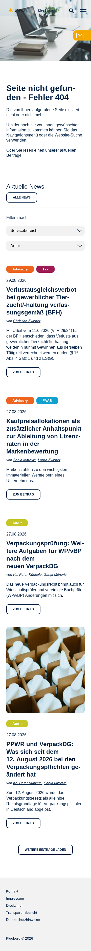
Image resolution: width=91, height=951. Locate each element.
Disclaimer (14, 905)
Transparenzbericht (21, 912)
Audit (17, 523)
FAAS (47, 401)
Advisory (20, 269)
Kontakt (12, 891)
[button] (71, 10)
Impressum (15, 898)
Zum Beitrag (23, 372)
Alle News (22, 197)
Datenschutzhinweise (23, 920)
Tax (45, 269)
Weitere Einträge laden (45, 849)
